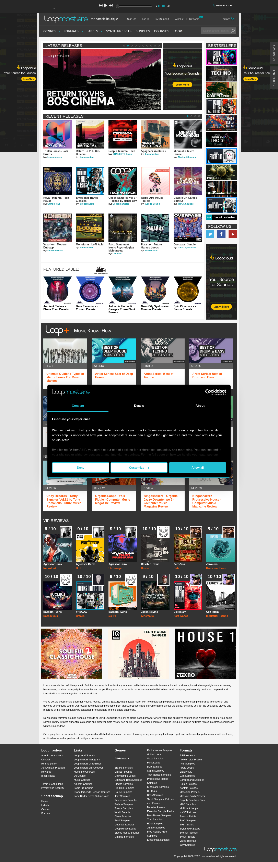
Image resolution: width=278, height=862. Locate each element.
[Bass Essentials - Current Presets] (90, 290)
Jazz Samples (122, 796)
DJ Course (80, 775)
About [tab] (200, 405)
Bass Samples (155, 795)
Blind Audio (86, 247)
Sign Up (131, 19)
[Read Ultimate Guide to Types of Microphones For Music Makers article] (65, 350)
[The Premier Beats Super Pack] (221, 189)
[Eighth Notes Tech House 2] (221, 106)
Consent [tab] (78, 405)
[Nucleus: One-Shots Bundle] (57, 595)
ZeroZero (179, 564)
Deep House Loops (125, 828)
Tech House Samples (159, 774)
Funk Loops (153, 762)
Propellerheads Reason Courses (92, 792)
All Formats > (187, 755)
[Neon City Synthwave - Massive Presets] (155, 290)
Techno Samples (124, 804)
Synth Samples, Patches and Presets (160, 801)
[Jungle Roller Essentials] (221, 123)
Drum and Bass (215, 568)
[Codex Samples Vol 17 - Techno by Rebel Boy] (122, 181)
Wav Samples (187, 845)
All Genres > (122, 758)
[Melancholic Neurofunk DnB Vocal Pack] (57, 548)
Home (44, 801)
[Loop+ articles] (77, 336)
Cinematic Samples (158, 787)
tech (49, 366)
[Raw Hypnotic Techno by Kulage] (221, 73)
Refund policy (49, 763)
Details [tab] (139, 405)
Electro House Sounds (127, 832)
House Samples (123, 792)
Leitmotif (117, 253)
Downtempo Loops (125, 775)
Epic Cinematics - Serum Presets (185, 308)
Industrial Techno (217, 615)
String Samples (155, 770)
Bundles (143, 31)
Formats (71, 31)
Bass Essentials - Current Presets (86, 308)
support (274, 77)
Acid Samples (187, 763)
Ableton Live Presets (191, 759)
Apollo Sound (152, 204)
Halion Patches (188, 784)
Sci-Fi (112, 615)
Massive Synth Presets (192, 796)
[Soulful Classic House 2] (71, 654)
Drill (78, 568)
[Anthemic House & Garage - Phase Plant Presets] (122, 290)
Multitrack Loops (189, 808)
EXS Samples (187, 775)
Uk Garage (114, 568)
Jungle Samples (156, 827)
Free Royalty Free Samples (157, 833)
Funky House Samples (159, 750)
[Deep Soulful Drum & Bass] (220, 548)
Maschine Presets (189, 792)
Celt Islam (180, 611)
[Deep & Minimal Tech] (122, 134)
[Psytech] (221, 172)
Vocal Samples (155, 758)
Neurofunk (49, 568)
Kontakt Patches (189, 788)
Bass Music (50, 615)
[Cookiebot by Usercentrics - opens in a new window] (208, 392)
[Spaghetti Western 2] (155, 134)
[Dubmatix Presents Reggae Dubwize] (188, 548)
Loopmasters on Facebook (221, 234)
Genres (49, 31)
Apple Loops (187, 767)
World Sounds (122, 812)
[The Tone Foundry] (100, 273)
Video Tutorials (188, 840)
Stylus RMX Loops (190, 828)
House (145, 568)
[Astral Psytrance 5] (221, 57)
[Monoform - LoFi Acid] (90, 228)
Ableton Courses (83, 784)
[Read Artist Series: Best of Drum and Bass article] (211, 350)
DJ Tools (152, 791)
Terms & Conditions (52, 784)
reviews (274, 53)
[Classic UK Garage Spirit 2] (188, 181)
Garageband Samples (192, 780)
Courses (161, 31)
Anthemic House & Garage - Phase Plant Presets (121, 309)
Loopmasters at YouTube (88, 763)
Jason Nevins (149, 611)
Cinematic (147, 615)
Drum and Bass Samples (128, 780)
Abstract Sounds (187, 157)
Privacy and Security (52, 788)
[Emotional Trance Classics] (90, 181)
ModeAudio (151, 250)
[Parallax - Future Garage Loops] (155, 228)
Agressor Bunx (52, 564)
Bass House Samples (159, 815)
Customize (136, 467)
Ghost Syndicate (187, 247)
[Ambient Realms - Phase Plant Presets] (57, 290)
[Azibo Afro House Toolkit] (155, 181)
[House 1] (205, 654)
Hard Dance (181, 615)
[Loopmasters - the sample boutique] (82, 19)
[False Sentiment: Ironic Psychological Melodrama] (122, 228)
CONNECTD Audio (122, 154)
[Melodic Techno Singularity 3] (221, 205)
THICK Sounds (186, 204)
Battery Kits (186, 771)
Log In (145, 19)
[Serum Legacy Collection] (221, 139)
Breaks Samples (124, 767)
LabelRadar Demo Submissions (91, 796)
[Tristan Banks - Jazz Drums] (57, 134)
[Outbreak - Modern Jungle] (221, 90)
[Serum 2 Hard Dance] (188, 595)
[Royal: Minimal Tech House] (57, 181)
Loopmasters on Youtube (233, 234)
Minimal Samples (124, 836)
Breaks (80, 615)
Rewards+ (195, 19)
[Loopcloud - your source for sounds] (182, 59)
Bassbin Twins (150, 564)
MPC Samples (188, 804)
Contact (45, 759)
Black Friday (48, 775)
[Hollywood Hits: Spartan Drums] (155, 595)
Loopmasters (54, 157)
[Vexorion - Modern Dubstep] (57, 228)
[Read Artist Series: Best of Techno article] (163, 350)
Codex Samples (121, 204)
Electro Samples (124, 784)
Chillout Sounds (123, 771)
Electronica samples (158, 839)
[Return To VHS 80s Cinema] (90, 134)
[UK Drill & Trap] (90, 548)
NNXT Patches (188, 812)
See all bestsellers (224, 217)
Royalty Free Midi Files (192, 800)
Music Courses (82, 780)
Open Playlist (225, 5)
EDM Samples (155, 823)
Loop (178, 31)
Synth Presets (118, 31)
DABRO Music (55, 250)
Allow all (198, 467)
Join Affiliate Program (53, 767)
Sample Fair (53, 204)
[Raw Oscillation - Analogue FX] (122, 595)
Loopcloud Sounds (84, 755)
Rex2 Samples (188, 820)
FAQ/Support (162, 19)
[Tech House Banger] (138, 654)
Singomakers (87, 204)
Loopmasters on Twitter (210, 234)
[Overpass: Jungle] (188, 228)
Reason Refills (188, 816)
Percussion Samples (126, 800)
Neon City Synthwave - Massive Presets (155, 308)
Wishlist (179, 19)
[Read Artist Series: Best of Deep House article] (114, 350)
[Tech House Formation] (221, 156)
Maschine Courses (84, 771)
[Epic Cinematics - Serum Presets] (188, 290)
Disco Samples (123, 816)
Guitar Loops (154, 754)
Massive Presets (156, 807)
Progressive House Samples (157, 780)
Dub (176, 568)
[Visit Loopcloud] (221, 282)
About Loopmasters (52, 755)
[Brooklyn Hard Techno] (220, 595)
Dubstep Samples (124, 824)
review (50, 488)
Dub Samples (154, 766)
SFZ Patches (187, 824)
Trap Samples (155, 819)
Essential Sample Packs (160, 811)
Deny (80, 467)
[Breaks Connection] (90, 595)
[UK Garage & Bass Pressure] (122, 548)
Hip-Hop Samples (124, 788)
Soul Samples (122, 820)
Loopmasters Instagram (87, 759)
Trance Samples (124, 808)
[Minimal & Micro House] (188, 134)
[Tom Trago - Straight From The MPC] (155, 548)
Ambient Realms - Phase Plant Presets (56, 308)
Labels (92, 31)
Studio (99, 366)
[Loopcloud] (18, 83)
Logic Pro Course (83, 788)
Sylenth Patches (189, 832)
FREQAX (81, 611)
